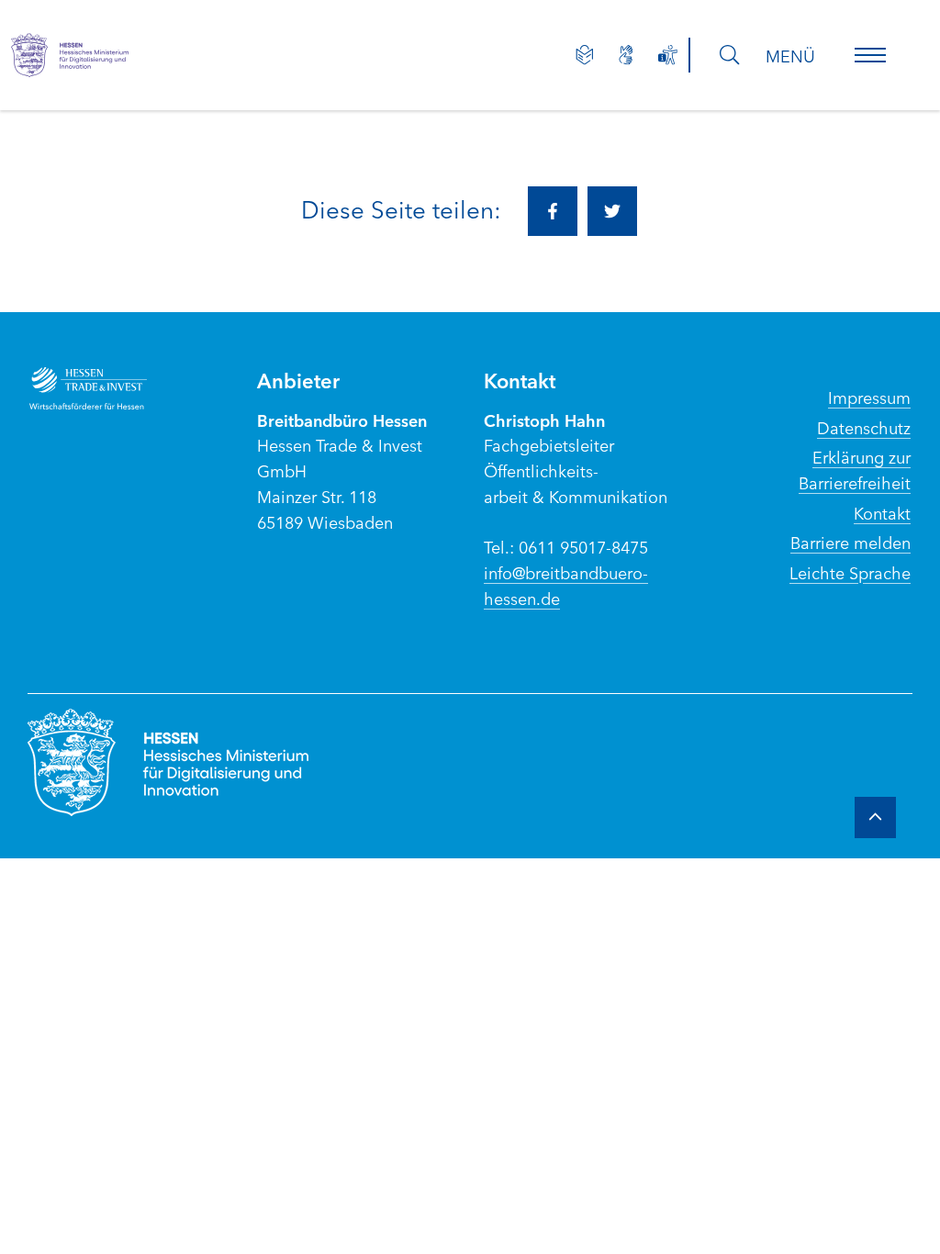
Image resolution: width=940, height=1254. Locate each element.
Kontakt (882, 512)
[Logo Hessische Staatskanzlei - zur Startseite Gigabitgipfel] (103, 55)
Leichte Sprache (850, 572)
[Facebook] (552, 211)
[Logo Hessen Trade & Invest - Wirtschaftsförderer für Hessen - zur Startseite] (121, 388)
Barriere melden (850, 542)
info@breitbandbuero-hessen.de (566, 585)
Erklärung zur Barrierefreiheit (855, 469)
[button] (870, 55)
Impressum (869, 397)
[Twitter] (612, 211)
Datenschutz (864, 427)
